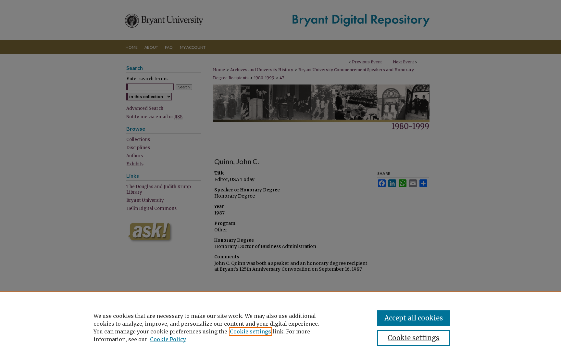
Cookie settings (250, 331)
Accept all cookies (413, 318)
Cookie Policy (168, 339)
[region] (280, 327)
